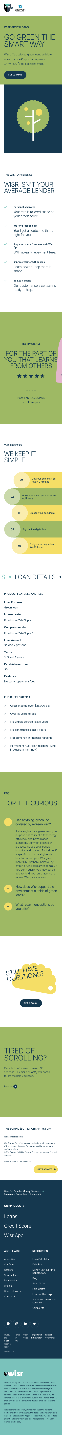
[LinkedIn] (26, 1324)
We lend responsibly (25, 225)
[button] (31, 822)
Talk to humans (22, 280)
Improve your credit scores (29, 261)
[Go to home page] (7, 8)
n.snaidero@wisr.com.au (40, 865)
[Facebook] (8, 1324)
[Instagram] (17, 1324)
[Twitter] (34, 1324)
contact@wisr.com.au (38, 1072)
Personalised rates (24, 207)
